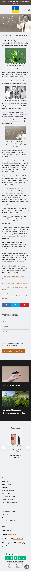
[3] (2, 287)
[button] (26, 566)
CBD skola (5, 514)
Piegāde (4, 487)
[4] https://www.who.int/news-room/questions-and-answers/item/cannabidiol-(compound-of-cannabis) (15, 296)
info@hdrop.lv (12, 534)
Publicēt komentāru (13, 351)
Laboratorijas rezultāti (8, 520)
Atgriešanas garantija (8, 490)
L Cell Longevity (18, 567)
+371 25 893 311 (18, 538)
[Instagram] (6, 546)
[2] (2, 283)
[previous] (3, 447)
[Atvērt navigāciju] (2, 9)
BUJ (3, 517)
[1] (2, 276)
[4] (22, 272)
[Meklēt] (26, 9)
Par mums (5, 481)
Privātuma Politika (7, 499)
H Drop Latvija (14, 564)
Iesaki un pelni (6, 493)
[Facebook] (2, 546)
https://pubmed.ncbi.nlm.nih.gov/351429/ (15, 283)
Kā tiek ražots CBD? (11, 385)
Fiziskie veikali (6, 484)
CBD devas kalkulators (8, 511)
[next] (28, 447)
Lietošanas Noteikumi (8, 496)
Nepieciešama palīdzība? (9, 502)
